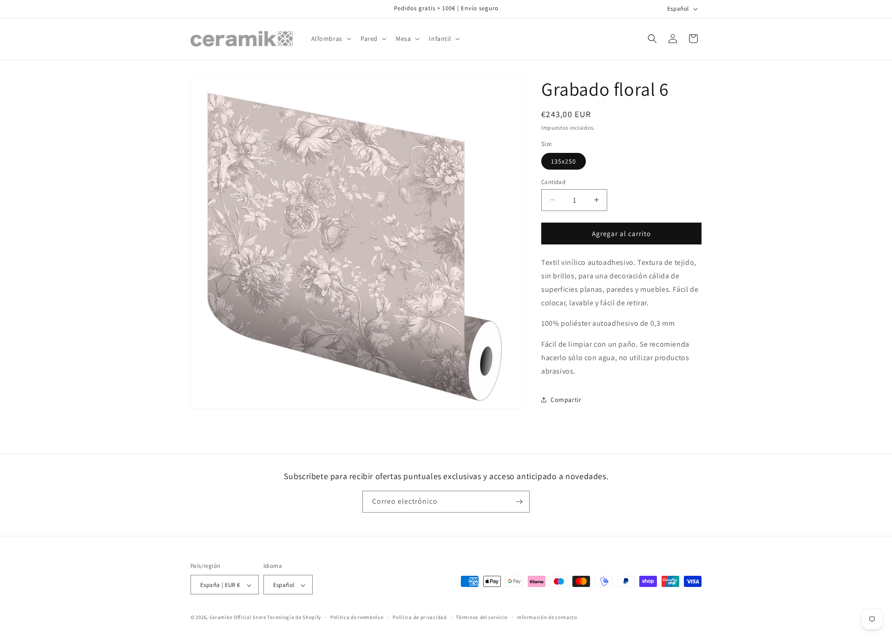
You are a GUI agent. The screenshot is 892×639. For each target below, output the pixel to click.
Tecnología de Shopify (294, 617)
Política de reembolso (357, 617)
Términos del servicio (482, 617)
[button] (330, 38)
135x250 (563, 161)
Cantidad (553, 181)
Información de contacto (547, 617)
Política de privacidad (419, 617)
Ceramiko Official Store (238, 617)
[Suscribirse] (519, 502)
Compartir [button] (566, 399)
